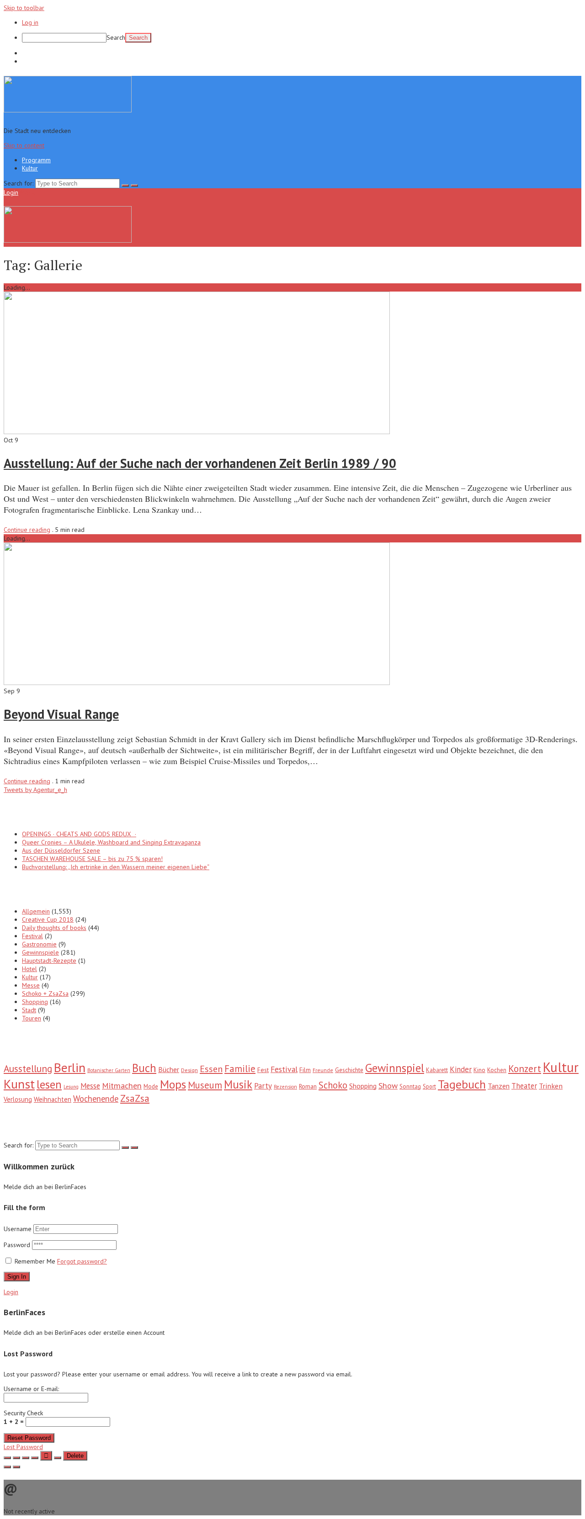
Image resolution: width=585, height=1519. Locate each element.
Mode (151, 1086)
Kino (479, 1070)
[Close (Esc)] (7, 1457)
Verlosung (18, 1099)
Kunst (19, 1084)
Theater (524, 1086)
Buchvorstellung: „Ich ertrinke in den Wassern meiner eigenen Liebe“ (115, 867)
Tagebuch (462, 1084)
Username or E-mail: (31, 1389)
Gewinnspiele (40, 952)
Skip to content (24, 145)
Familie (239, 1068)
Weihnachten (52, 1099)
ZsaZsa (134, 1098)
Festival (32, 936)
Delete (75, 1455)
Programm (36, 53)
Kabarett (437, 1070)
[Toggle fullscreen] (25, 1457)
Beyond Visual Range (61, 714)
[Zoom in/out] (34, 1457)
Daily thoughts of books (54, 928)
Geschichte (349, 1070)
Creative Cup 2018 (48, 919)
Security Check (23, 1417)
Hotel (29, 969)
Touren (31, 1018)
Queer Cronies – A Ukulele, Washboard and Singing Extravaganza (111, 842)
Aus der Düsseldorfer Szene (61, 850)
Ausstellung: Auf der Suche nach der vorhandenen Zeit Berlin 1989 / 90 (200, 463)
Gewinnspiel (394, 1067)
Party (263, 1086)
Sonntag (410, 1086)
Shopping (35, 1002)
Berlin (69, 1067)
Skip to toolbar (24, 8)
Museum (205, 1085)
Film (305, 1070)
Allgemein (36, 911)
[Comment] (57, 1457)
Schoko (333, 1085)
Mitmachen (122, 1085)
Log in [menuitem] (30, 22)
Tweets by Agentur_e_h (35, 790)
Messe (31, 985)
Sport (429, 1086)
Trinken (551, 1085)
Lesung (71, 1086)
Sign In (16, 1276)
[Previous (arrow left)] (7, 1467)
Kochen (496, 1070)
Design (189, 1069)
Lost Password (23, 1447)
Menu (27, 192)
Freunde (323, 1070)
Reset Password (29, 1437)
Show (388, 1085)
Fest (263, 1070)
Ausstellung (28, 1068)
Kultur (30, 61)
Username (18, 1229)
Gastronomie (39, 944)
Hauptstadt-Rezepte (49, 960)
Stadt (29, 1010)
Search (115, 37)
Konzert (524, 1068)
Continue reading (27, 530)
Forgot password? (82, 1261)
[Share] (16, 1457)
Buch (144, 1068)
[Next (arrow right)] (16, 1467)
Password (18, 1245)
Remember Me (35, 1261)
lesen (49, 1084)
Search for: (18, 183)
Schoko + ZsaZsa (45, 993)
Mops (173, 1084)
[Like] (46, 1456)
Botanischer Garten (108, 1070)
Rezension (285, 1086)
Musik (238, 1084)
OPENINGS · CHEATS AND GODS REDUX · (79, 834)
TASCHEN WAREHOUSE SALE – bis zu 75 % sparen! (92, 859)
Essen (211, 1069)
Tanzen (499, 1085)
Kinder (461, 1069)
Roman (308, 1086)
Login (11, 192)
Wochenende (95, 1098)
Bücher (168, 1069)
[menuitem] (301, 37)
